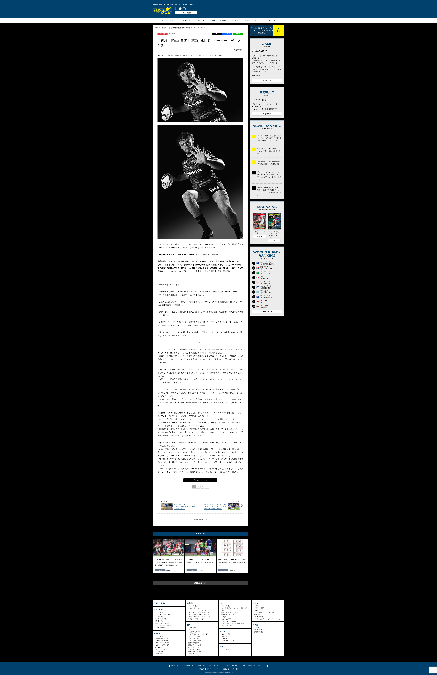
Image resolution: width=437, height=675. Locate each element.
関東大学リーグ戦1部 (194, 645)
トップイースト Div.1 (194, 636)
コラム (259, 20)
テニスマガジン (201, 666)
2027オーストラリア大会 (162, 614)
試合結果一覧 (258, 632)
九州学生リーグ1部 (194, 649)
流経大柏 (170, 55)
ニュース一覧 (159, 612)
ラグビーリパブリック (163, 11)
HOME (157, 28)
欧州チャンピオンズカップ (229, 612)
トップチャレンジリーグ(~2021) (198, 634)
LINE (238, 34)
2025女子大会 (159, 616)
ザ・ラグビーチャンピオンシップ (198, 610)
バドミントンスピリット (216, 666)
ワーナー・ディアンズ (197, 55)
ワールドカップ (170, 20)
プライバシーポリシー (214, 669)
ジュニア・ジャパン (161, 649)
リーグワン (191, 630)
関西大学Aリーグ (193, 647)
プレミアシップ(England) (228, 621)
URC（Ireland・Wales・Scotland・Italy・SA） (234, 623)
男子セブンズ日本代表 (162, 643)
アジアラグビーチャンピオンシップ (199, 617)
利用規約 (201, 669)
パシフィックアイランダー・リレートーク (267, 619)
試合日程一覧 (258, 630)
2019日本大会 (159, 621)
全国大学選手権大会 (194, 651)
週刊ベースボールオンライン (257, 666)
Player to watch (258, 610)
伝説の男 (257, 614)
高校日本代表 (159, 654)
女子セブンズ (225, 638)
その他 (272, 20)
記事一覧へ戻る (201, 520)
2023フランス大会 (160, 619)
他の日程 (268, 80)
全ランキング (268, 312)
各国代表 (201, 20)
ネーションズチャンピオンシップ (198, 612)
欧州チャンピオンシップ (195, 619)
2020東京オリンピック (228, 640)
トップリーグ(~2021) (194, 632)
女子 (248, 20)
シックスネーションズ (195, 608)
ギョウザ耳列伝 (259, 617)
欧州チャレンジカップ (228, 614)
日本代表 (187, 20)
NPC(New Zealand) (226, 617)
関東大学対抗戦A (193, 643)
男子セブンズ (225, 636)
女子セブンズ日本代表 (162, 645)
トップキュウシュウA (195, 640)
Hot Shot (256, 627)
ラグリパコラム (259, 606)
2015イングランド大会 (162, 623)
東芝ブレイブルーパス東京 (214, 55)
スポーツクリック (187, 666)
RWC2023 (185, 55)
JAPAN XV (158, 647)
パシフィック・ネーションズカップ (199, 614)
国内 (213, 20)
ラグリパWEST (259, 608)
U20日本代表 (159, 651)
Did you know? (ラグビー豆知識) (264, 612)
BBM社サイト (175, 666)
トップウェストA (193, 638)
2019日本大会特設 (160, 627)
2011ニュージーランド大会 (163, 625)
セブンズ (236, 20)
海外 (224, 20)
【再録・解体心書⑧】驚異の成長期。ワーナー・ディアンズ (186, 28)
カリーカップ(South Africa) (229, 619)
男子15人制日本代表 (161, 638)
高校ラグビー (192, 654)
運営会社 (226, 669)
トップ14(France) (226, 625)
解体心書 (178, 55)
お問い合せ (235, 669)
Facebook (227, 34)
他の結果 (268, 114)
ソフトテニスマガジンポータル (235, 666)
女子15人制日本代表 (161, 640)
